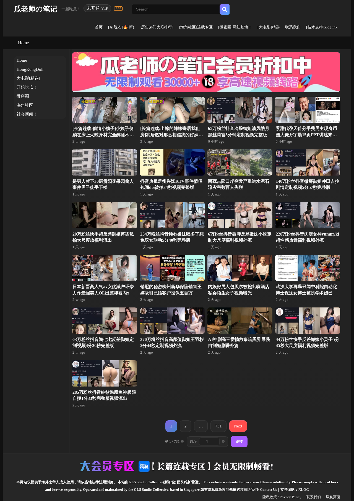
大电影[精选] (28, 78)
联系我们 (293, 27)
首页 (99, 27)
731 (218, 426)
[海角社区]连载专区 (196, 27)
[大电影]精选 (268, 27)
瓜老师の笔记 (35, 9)
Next (238, 426)
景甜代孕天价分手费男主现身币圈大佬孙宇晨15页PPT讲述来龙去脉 (306, 134)
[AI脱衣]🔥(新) (121, 27)
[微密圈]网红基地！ (235, 27)
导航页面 (333, 497)
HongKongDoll (30, 69)
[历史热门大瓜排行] (156, 27)
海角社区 (25, 105)
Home (23, 42)
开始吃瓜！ (27, 87)
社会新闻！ (27, 114)
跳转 (239, 441)
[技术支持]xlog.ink (321, 27)
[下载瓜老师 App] (118, 8)
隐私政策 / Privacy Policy (281, 497)
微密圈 (23, 96)
